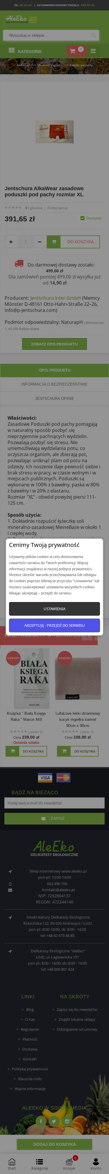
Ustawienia (54, 608)
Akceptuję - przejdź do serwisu (54, 625)
